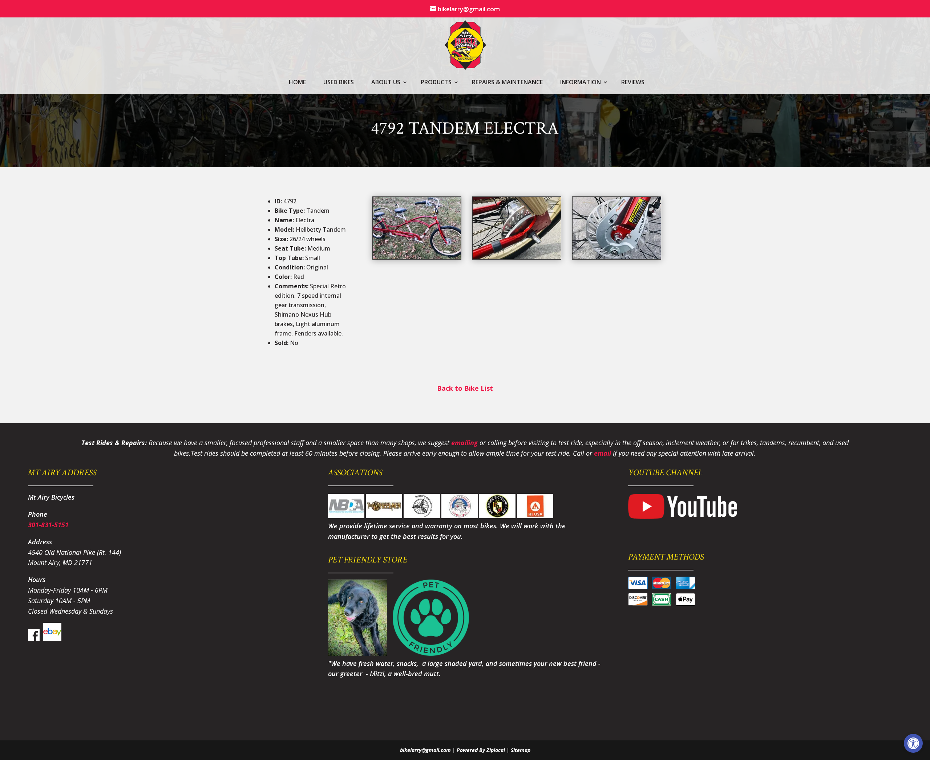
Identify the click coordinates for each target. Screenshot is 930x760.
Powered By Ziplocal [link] (481, 750)
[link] (913, 743)
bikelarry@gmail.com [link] (425, 750)
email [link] (602, 453)
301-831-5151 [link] (48, 524)
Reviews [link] (632, 83)
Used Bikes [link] (338, 83)
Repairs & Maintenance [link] (507, 83)
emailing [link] (464, 442)
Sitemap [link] (520, 750)
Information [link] (580, 83)
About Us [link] (385, 83)
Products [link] (436, 83)
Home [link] (297, 83)
